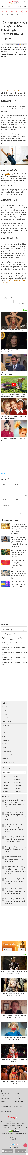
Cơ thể (4, 779)
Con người (18, 785)
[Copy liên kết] (15, 298)
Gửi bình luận (23, 514)
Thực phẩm (6, 788)
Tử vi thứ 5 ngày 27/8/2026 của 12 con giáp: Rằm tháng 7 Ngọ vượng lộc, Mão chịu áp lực (15, 839)
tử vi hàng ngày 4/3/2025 (12, 91)
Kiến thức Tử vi (5, 744)
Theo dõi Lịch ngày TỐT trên (12, 44)
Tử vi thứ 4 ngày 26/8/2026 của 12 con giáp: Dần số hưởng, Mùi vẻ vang (15, 881)
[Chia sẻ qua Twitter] (5, 298)
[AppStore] (20, 1152)
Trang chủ (3, 18)
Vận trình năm (5, 718)
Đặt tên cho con (5, 736)
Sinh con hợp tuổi (6, 725)
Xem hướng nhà (4, 1104)
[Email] (12, 298)
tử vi (5, 205)
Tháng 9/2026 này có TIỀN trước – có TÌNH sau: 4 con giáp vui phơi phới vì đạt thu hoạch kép (15, 891)
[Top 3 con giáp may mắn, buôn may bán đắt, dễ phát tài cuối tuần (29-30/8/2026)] (5, 552)
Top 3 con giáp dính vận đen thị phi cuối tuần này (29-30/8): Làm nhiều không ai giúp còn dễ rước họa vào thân (19, 541)
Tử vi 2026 (16, 1093)
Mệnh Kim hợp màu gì (6, 1111)
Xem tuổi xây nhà (6, 732)
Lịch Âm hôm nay (5, 1096)
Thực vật (5, 776)
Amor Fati (18, 301)
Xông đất (4, 710)
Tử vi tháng (4, 714)
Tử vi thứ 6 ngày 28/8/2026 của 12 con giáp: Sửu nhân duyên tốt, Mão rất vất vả (15, 901)
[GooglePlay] (7, 1152)
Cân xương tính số (6, 751)
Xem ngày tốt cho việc (6, 1098)
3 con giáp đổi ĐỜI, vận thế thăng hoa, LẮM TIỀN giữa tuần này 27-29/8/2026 (15, 849)
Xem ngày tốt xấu (5, 1093)
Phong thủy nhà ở (5, 1109)
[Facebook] (11, 1145)
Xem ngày (7, 6)
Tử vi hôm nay (17, 1104)
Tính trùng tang (5, 740)
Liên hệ (14, 1139)
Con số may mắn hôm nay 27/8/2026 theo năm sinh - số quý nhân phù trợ (15, 859)
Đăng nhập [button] (24, 2)
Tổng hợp (18, 791)
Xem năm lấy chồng (6, 721)
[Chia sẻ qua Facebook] (2, 298)
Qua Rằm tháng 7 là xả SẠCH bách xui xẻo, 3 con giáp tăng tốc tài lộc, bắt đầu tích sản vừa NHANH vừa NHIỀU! (19, 529)
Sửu (7, 14)
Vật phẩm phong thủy (6, 1106)
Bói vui (19, 6)
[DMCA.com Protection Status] (14, 1131)
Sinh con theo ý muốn (7, 755)
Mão (17, 14)
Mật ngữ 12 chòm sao (19, 1106)
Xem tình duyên (5, 729)
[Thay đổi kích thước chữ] (3, 44)
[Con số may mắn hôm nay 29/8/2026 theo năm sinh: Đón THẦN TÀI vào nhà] (5, 562)
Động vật (18, 776)
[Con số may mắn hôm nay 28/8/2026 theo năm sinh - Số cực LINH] (5, 584)
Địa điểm (18, 788)
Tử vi (14, 6)
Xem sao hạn (5, 706)
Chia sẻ (22, 949)
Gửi (26, 495)
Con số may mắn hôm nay (8, 762)
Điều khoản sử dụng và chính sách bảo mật (16, 1138)
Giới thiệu (3, 1138)
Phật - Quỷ (5, 785)
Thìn (22, 14)
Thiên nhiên (6, 782)
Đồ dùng (18, 779)
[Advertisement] (14, 69)
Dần (12, 14)
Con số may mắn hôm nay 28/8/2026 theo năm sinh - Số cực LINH (18, 584)
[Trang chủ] (2, 6)
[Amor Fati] (13, 301)
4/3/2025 (7, 174)
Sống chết (5, 791)
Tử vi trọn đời (5, 758)
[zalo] (8, 298)
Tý (2, 14)
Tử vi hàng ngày (18, 1096)
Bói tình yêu (17, 1109)
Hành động (18, 782)
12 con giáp (4, 747)
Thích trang (8, 949)
